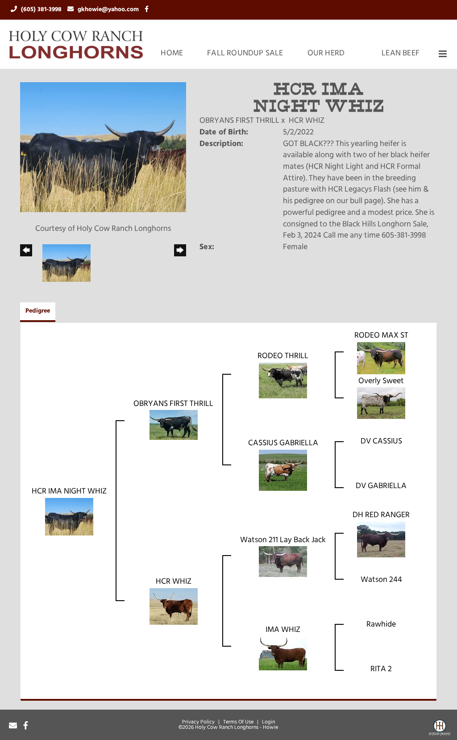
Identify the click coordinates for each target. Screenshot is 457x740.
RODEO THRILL (283, 356)
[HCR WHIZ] (174, 606)
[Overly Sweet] (381, 403)
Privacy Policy (198, 722)
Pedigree (37, 311)
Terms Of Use (238, 722)
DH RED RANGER (381, 515)
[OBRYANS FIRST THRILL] (174, 425)
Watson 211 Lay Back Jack (283, 540)
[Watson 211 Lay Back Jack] (283, 562)
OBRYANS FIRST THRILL (239, 121)
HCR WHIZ (306, 121)
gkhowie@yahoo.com (109, 9)
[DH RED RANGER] (381, 539)
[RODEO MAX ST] (381, 358)
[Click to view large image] (103, 147)
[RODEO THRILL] (283, 380)
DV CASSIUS (381, 442)
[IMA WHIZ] (283, 653)
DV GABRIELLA (381, 486)
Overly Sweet (381, 381)
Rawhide (381, 625)
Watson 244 (381, 580)
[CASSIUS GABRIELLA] (283, 471)
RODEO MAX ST (381, 336)
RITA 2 (381, 669)
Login (268, 722)
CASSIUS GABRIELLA (283, 443)
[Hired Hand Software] (439, 729)
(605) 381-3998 (42, 9)
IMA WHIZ (283, 630)
